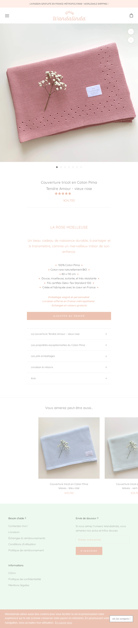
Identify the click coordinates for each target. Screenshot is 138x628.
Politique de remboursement (26, 550)
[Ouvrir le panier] (131, 16)
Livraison (14, 532)
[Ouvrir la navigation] (7, 15)
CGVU (12, 573)
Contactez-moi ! (18, 526)
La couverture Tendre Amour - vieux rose (55, 334)
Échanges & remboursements (26, 538)
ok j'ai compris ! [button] (121, 618)
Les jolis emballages (43, 356)
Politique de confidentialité (24, 579)
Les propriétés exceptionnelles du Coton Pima (58, 345)
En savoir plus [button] (63, 622)
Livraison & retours (42, 367)
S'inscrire (89, 550)
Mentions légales (18, 585)
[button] (63, 193)
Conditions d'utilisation (22, 544)
